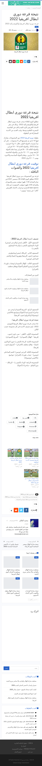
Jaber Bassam (29, 716)
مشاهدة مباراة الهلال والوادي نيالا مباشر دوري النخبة (21, 681)
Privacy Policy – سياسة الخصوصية (23, 749)
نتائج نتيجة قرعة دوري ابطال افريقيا (30, 497)
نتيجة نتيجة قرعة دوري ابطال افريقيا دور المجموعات (26, 499)
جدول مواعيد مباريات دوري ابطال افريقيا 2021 (16, 460)
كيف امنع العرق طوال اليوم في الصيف (25, 694)
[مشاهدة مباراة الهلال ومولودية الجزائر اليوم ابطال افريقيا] (34, 291)
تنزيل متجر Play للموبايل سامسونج (13, 712)
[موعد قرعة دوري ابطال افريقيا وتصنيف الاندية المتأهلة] (31, 453)
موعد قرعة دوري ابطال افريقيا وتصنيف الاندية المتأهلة (31, 460)
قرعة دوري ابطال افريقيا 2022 (27, 494)
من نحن (30, 752)
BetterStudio (25, 763)
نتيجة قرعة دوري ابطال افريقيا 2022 (12, 497)
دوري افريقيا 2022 (27, 138)
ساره (32, 733)
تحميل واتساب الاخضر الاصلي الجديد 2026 (24, 685)
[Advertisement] (21, 86)
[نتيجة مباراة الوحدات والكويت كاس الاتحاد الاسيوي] (34, 300)
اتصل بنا (23, 746)
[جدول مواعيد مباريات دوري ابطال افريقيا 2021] (15, 453)
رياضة (36, 26)
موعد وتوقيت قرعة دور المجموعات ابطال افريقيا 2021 (31, 480)
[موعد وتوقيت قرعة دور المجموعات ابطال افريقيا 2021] (31, 473)
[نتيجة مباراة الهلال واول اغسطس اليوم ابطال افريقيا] (12, 583)
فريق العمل (17, 752)
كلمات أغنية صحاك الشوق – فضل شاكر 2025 (23, 689)
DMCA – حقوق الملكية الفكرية (23, 743)
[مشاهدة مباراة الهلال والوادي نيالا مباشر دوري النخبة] (34, 281)
